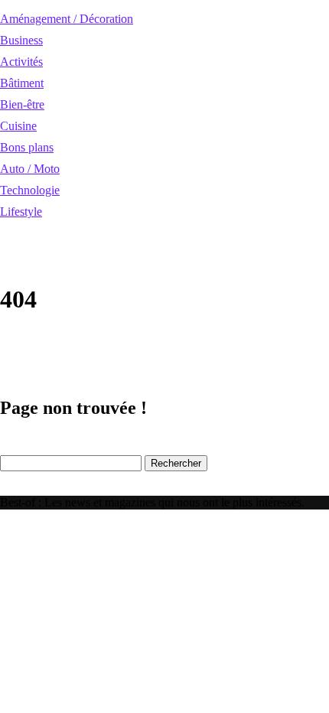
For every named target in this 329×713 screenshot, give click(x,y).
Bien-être (22, 104)
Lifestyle (21, 211)
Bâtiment (22, 83)
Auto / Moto (30, 168)
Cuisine (18, 125)
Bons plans (27, 147)
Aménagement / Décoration (66, 18)
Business (21, 40)
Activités (21, 61)
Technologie (30, 190)
